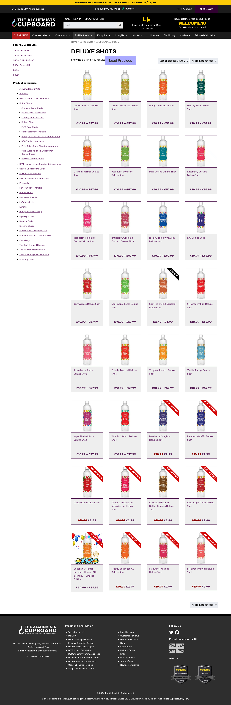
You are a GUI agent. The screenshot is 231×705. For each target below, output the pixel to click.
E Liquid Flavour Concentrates (34, 178)
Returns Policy (127, 650)
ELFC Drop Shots (30, 127)
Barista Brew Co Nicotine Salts (34, 98)
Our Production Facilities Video (83, 657)
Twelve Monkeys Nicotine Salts (34, 254)
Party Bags (24, 240)
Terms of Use (126, 661)
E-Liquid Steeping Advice (81, 643)
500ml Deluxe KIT (21, 65)
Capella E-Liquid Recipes (80, 665)
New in (77, 18)
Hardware (185, 35)
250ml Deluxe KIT (21, 50)
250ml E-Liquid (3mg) (23, 60)
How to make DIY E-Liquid (81, 646)
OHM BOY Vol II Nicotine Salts (33, 230)
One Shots (61, 35)
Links (122, 654)
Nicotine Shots (26, 226)
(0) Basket (207, 9)
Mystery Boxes (26, 216)
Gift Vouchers (26, 192)
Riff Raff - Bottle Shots (33, 158)
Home (66, 18)
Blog (122, 643)
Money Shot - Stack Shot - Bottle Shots (41, 136)
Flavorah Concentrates (30, 187)
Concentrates (39, 35)
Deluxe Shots (28, 122)
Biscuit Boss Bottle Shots (34, 112)
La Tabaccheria (26, 202)
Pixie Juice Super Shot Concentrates (40, 146)
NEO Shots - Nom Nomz (33, 141)
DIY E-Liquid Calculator (79, 650)
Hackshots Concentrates (34, 131)
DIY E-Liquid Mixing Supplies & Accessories (40, 164)
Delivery (72, 635)
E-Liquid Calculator (205, 35)
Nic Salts (137, 35)
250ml (16, 70)
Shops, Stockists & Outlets (81, 668)
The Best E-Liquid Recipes (32, 245)
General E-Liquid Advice (80, 639)
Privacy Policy (127, 657)
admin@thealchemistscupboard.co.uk (37, 650)
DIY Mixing (169, 35)
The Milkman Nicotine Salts (32, 249)
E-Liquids (102, 35)
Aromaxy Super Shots (32, 108)
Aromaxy (23, 93)
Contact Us (126, 646)
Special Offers (94, 18)
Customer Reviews (129, 635)
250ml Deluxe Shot (22, 55)
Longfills (119, 35)
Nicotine (154, 35)
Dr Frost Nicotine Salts (30, 173)
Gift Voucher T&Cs (129, 639)
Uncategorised (26, 259)
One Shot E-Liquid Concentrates (35, 235)
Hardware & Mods (28, 197)
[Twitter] (172, 633)
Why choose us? (76, 632)
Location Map (127, 632)
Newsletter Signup (129, 665)
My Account (185, 9)
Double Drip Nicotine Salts (32, 168)
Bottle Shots (82, 35)
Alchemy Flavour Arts (29, 89)
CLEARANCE (21, 35)
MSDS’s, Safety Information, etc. (84, 654)
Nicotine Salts (26, 221)
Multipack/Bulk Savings (30, 211)
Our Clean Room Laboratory (82, 661)
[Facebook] (177, 633)
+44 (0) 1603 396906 (37, 647)
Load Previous (120, 60)
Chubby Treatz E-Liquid (33, 117)
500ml (16, 75)
